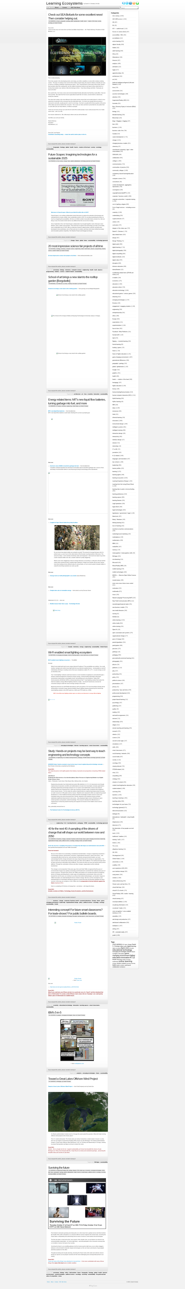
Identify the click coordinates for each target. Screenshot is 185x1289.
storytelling (115, 775)
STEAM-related (86, 757)
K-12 (65, 823)
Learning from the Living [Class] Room (123, 484)
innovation (74, 283)
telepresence (116, 822)
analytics (59, 1015)
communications (117, 164)
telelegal (114, 814)
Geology (62, 147)
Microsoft (115, 562)
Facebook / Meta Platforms (120, 331)
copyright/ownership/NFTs (119, 193)
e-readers (115, 277)
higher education (117, 385)
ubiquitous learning (117, 849)
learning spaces (76, 655)
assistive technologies (118, 94)
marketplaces (116, 537)
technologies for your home (120, 804)
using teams (115, 874)
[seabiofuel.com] (77, 56)
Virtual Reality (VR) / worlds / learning (122, 893)
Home (48, 1281)
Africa (114, 54)
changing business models (119, 143)
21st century (60, 161)
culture (114, 222)
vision (60, 1276)
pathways (115, 651)
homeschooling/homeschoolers (121, 392)
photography (115, 661)
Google (114, 370)
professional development (119, 693)
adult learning (116, 51)
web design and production (119, 919)
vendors (114, 877)
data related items (117, 234)
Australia (114, 103)
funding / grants (116, 347)
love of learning (116, 526)
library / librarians (117, 519)
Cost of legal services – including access (123, 207)
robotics (104, 248)
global (67, 147)
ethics (103, 1170)
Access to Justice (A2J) (119, 31)
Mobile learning (117, 959)
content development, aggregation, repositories (122, 185)
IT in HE (114, 449)
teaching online (116, 801)
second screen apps (118, 740)
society (99, 21)
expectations (116, 322)
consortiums (115, 181)
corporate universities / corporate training (123, 199)
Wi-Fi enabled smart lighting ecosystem (70, 652)
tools (113, 833)
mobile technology (126, 959)
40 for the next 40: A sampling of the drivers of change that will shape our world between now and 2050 (76, 832)
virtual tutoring (116, 898)
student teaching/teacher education (122, 785)
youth (114, 935)
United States (75, 406)
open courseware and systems (121, 632)
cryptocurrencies (117, 218)
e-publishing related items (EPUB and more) (122, 273)
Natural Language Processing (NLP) (122, 597)
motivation (115, 588)
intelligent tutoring (117, 430)
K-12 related (66, 757)
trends (80, 840)
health (81, 21)
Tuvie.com (79, 980)
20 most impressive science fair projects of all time (75, 246)
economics (87, 1170)
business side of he (117, 130)
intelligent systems (117, 427)
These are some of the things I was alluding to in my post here (64, 1261)
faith (49, 1172)
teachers (114, 795)
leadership (102, 838)
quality (114, 709)
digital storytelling (117, 253)
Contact (64, 7)
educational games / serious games (122, 293)
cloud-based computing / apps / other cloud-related (122, 150)
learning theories (73, 757)
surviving (103, 1172)
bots (113, 124)
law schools (115, 462)
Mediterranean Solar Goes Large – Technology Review (65, 603)
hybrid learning (116, 398)
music (114, 594)
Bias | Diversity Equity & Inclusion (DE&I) (124, 106)
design (114, 237)
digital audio (115, 244)
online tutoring (116, 626)
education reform (117, 287)
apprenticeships (116, 73)
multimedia (115, 591)
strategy (77, 840)
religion (114, 725)
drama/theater (116, 269)
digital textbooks (117, 257)
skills (113, 747)
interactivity (115, 436)
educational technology (65, 1005)
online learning (116, 620)
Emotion (114, 303)
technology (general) (85, 161)
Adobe (114, 47)
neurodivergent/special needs (120, 604)
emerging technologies (62, 655)
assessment (115, 90)
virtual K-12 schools (118, 890)
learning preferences (118, 494)
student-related (55, 250)
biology (58, 248)
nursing (114, 613)
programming (98, 248)
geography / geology (65, 21)
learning (114, 471)
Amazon (114, 60)
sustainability (50, 149)
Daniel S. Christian (117, 231)
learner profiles (116, 468)
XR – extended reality (118, 932)
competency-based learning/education (123, 173)
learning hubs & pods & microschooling (123, 489)
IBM (113, 404)
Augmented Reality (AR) (62, 1170)
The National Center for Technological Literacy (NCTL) (65, 810)
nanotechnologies (60, 1274)
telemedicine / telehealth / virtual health (123, 817)
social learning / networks (119, 753)
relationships (115, 721)
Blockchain (115, 118)
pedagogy (80, 757)
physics (93, 248)
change (65, 161)
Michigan (59, 1081)
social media (115, 756)
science (50, 250)
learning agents (116, 474)
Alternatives (115, 57)
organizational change (53, 840)
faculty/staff (115, 335)
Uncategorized (116, 855)
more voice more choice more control (122, 583)
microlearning (116, 559)
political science (65, 840)
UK (113, 852)
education (115, 284)
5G (113, 25)
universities (115, 862)
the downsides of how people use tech (123, 828)
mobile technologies (118, 572)
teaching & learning (117, 798)
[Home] (49, 7)
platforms (115, 667)
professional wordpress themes (93, 1285)
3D (113, 22)
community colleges (118, 170)
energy (82, 646)
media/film (115, 546)
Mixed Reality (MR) (117, 565)
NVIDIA (114, 617)
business (59, 838)
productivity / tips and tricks (120, 690)
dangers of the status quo (79, 1170)
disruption (115, 263)
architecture (60, 283)
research (114, 731)
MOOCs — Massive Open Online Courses (124, 575)
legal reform (115, 506)
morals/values (84, 1172)
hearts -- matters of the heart (90, 21)
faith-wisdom (72, 1272)
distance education (117, 266)
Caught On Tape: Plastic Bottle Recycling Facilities (64, 522)
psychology (115, 702)
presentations (116, 683)
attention (114, 97)
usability (114, 865)
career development (117, 137)
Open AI (114, 629)
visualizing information (118, 905)
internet (70, 655)
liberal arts (115, 516)
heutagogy (115, 382)
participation (115, 645)
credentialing (115, 215)
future (58, 21)
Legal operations (117, 503)
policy (60, 840)
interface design (116, 439)
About (56, 7)
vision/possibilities (52, 1174)
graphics (114, 373)
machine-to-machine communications (122, 529)
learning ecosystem (117, 478)
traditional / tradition (117, 836)
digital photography (117, 250)
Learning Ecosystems (64, 3)
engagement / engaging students (121, 306)
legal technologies (117, 510)
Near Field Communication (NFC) (121, 601)
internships (115, 446)
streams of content (117, 782)
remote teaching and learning (120, 728)
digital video (115, 260)
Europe (80, 838)
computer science (70, 248)
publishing (115, 706)
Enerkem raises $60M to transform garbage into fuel (64, 466)
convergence (116, 189)
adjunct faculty (116, 44)
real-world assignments (118, 715)
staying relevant (116, 766)
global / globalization (75, 21)
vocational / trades (117, 908)
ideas (85, 240)
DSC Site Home (75, 7)
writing (114, 929)
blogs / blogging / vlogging (119, 121)
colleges (114, 161)
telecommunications (118, 810)
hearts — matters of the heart (120, 379)
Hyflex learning (116, 401)
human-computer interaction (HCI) (121, 395)
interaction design (117, 433)
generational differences (119, 360)
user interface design (118, 871)
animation (115, 66)
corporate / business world (72, 838)
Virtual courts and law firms (120, 884)
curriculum (115, 225)
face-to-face (115, 328)
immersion (115, 411)
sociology (50, 22)
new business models (118, 607)
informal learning (117, 417)
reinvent (114, 718)
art (64, 283)
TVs (113, 846)
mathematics (87, 248)
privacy (114, 686)
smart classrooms (84, 655)
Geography (56, 147)
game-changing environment (93, 838)
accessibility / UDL (117, 35)
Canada (59, 406)
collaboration (115, 157)
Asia (66, 283)
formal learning (116, 344)
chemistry (63, 248)
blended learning (117, 114)
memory (114, 550)
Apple (114, 70)
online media (115, 623)
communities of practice (119, 167)
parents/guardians (117, 642)
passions (114, 648)
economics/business (85, 900)
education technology (67, 916)
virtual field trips (116, 887)
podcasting (115, 674)
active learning (116, 41)
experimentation (116, 325)
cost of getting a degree (119, 204)
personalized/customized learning (121, 658)
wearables (115, 916)
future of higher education (119, 354)
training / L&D (116, 839)
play (113, 671)
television (115, 825)
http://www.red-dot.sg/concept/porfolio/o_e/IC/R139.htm (64, 987)
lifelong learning (116, 522)
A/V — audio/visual (117, 28)
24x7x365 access (117, 19)
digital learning (116, 247)
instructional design (117, 424)
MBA (113, 543)
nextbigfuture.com (79, 1063)
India (113, 414)
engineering (77, 248)
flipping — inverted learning (120, 341)
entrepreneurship (117, 312)
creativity (70, 283)
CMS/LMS (115, 154)
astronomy (56, 270)
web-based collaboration (119, 922)
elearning (114, 296)
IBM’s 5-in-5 (54, 1012)
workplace (115, 925)
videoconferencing (117, 881)
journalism (115, 452)
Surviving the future (58, 1167)
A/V (123, 944)
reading (114, 712)
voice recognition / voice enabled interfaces (121, 912)
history (114, 389)
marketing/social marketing (119, 534)
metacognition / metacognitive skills (122, 553)
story (113, 772)
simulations (115, 744)
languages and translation (119, 458)
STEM (85, 823)
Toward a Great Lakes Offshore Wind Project (73, 1078)
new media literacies (118, 610)
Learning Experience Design (120, 481)
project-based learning (118, 699)
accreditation (116, 38)
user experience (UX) (118, 868)
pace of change (116, 639)
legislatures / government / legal (121, 513)
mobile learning (116, 569)
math (95, 270)
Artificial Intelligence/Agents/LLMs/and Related (123, 83)
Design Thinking (116, 241)
